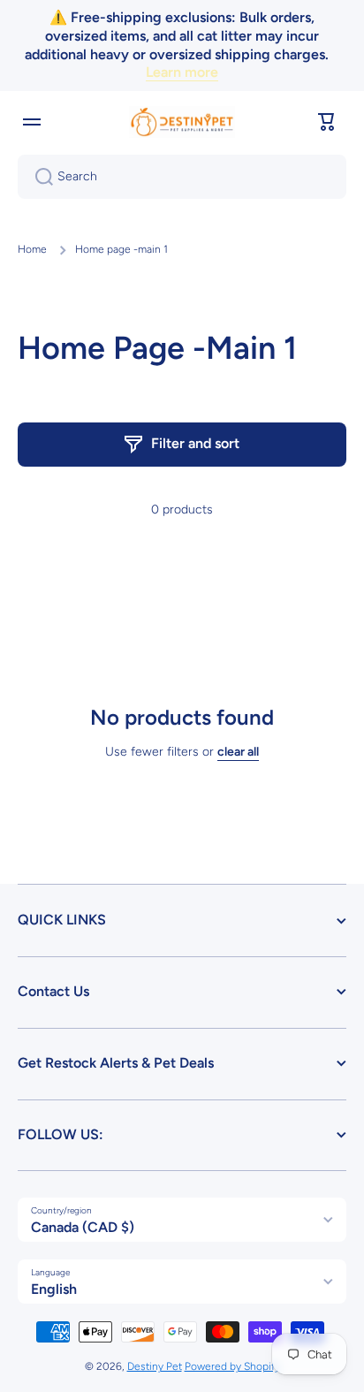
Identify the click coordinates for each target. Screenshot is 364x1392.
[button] (326, 122)
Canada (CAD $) (82, 1227)
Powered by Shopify (232, 1366)
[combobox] (182, 177)
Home (32, 249)
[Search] (37, 177)
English (54, 1289)
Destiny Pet (154, 1366)
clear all (238, 751)
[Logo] (182, 122)
